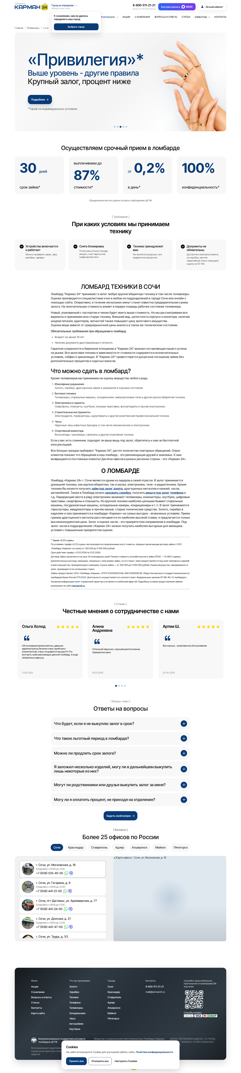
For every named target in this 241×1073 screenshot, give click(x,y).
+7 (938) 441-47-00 (49, 927)
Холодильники (77, 1013)
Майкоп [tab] (160, 847)
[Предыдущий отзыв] (26, 651)
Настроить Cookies (126, 1061)
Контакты (220, 17)
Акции (126, 17)
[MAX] (71, 873)
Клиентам (201, 17)
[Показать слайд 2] (117, 127)
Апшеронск (114, 1007)
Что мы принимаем (103, 17)
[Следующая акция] (218, 82)
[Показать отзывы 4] (125, 686)
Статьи (186, 17)
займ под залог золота (107, 488)
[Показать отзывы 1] (116, 686)
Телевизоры (33, 27)
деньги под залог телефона (164, 492)
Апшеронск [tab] (139, 847)
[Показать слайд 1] (114, 127)
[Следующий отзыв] (215, 651)
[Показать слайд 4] (123, 127)
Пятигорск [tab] (181, 847)
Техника (74, 997)
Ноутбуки (74, 1029)
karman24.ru (78, 585)
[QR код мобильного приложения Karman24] (194, 999)
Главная (19, 27)
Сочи (110, 986)
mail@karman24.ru (155, 991)
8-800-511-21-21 (144, 5)
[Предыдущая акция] (23, 82)
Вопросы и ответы (166, 17)
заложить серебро (118, 492)
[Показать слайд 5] (126, 127)
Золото (73, 986)
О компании (142, 17)
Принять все (76, 1061)
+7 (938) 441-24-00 (49, 909)
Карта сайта (38, 1013)
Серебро (74, 992)
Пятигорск (113, 1018)
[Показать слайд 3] (120, 127)
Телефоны (75, 1002)
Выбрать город (76, 26)
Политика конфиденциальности (154, 1052)
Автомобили (76, 1023)
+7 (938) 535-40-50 (49, 873)
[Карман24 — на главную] (31, 6)
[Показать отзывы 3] (122, 686)
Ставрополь (114, 997)
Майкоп (112, 1013)
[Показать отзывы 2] (119, 686)
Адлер (111, 1002)
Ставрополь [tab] (99, 847)
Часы (72, 1018)
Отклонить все (100, 1061)
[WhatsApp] (66, 873)
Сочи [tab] (56, 847)
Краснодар (114, 992)
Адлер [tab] (119, 847)
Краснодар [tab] (75, 847)
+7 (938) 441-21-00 (49, 891)
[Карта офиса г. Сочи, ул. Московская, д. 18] (169, 898)
